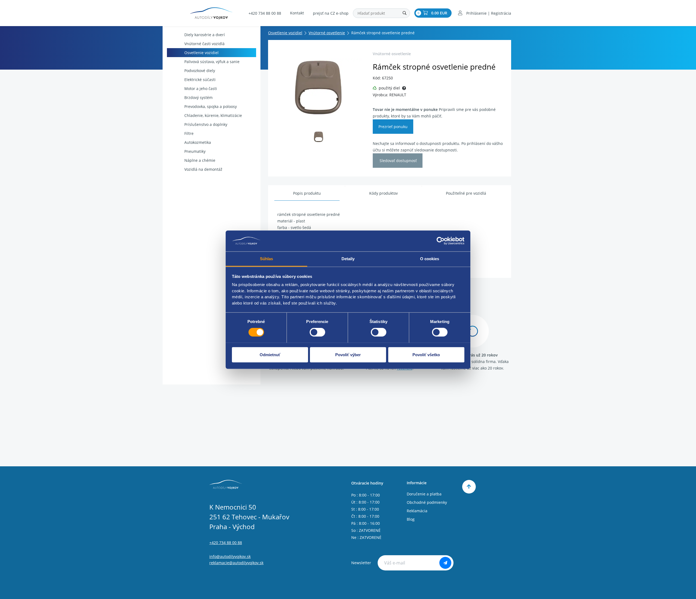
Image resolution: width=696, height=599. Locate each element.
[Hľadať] (404, 13)
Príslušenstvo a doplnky (205, 124)
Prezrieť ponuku (393, 126)
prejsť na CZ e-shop (331, 13)
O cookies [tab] (429, 258)
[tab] (307, 193)
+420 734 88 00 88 (264, 13)
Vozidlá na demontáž (203, 169)
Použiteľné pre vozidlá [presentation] (466, 193)
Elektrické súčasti (200, 79)
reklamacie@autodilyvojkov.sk (236, 562)
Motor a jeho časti (200, 88)
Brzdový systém (198, 97)
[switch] (317, 332)
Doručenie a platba (424, 493)
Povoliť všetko (426, 354)
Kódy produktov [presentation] (383, 193)
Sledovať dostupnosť (397, 160)
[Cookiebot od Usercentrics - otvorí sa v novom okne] (440, 241)
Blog (411, 519)
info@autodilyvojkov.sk (230, 556)
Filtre (189, 133)
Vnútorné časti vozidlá (204, 43)
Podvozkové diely (199, 70)
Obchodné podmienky (427, 502)
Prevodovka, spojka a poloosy (210, 106)
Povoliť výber (348, 354)
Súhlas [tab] (266, 258)
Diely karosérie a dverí (204, 34)
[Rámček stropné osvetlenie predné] (318, 87)
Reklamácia (417, 510)
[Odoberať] (445, 563)
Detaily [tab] (348, 258)
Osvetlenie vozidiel (201, 52)
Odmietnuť (270, 354)
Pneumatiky (195, 151)
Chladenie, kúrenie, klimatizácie (213, 115)
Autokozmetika (197, 142)
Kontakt (297, 12)
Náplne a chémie (199, 160)
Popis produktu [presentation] (307, 193)
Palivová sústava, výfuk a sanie (212, 61)
